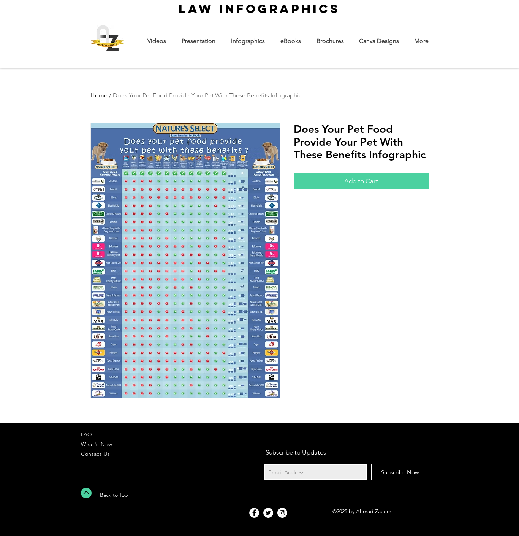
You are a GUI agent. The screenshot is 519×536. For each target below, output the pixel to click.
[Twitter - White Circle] (268, 513)
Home (99, 95)
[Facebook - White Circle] (254, 513)
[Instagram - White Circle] (282, 513)
